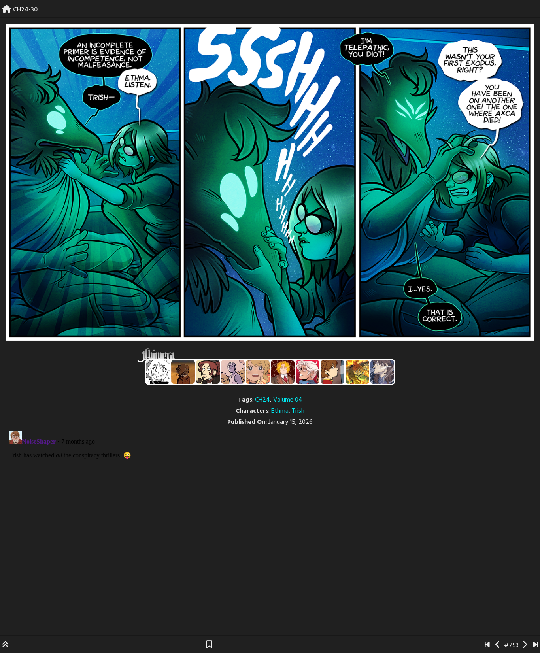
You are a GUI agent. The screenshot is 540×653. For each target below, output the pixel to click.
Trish (298, 411)
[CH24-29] (497, 645)
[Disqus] (270, 526)
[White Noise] (183, 372)
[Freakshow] (332, 372)
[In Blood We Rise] (283, 372)
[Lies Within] (307, 372)
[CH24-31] (524, 645)
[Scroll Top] (5, 645)
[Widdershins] (208, 372)
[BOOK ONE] (487, 645)
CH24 (262, 400)
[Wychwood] (357, 372)
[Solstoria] (258, 372)
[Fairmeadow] (233, 372)
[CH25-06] (535, 645)
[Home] (6, 10)
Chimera (265, 355)
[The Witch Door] (382, 372)
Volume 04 (287, 400)
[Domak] (158, 372)
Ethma (280, 411)
